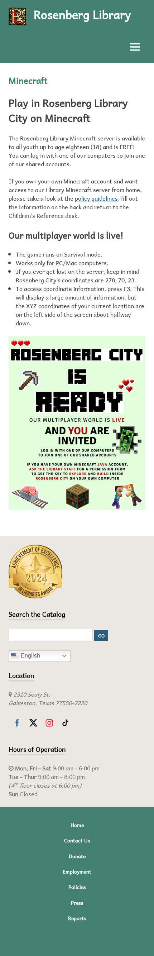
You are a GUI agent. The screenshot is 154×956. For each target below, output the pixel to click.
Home (77, 825)
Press (77, 903)
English (29, 656)
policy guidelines (96, 198)
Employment (77, 871)
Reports (77, 918)
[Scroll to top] (141, 943)
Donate (77, 856)
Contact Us (77, 840)
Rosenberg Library (82, 14)
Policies (77, 887)
